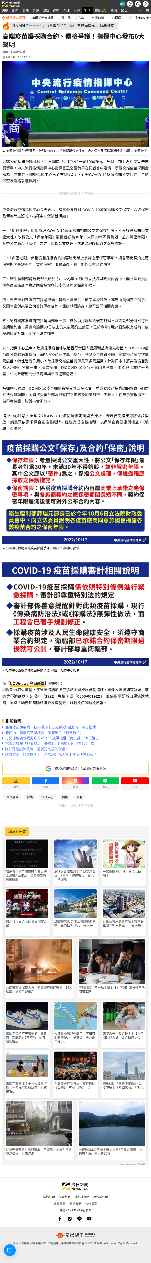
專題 (36, 10)
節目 (124, 10)
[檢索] (138, 4)
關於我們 (75, 1203)
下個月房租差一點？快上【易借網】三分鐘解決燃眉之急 (112, 989)
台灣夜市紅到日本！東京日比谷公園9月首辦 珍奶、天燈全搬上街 (74, 1085)
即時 (15, 10)
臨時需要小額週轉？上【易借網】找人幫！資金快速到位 (123, 1035)
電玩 (98, 10)
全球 (66, 10)
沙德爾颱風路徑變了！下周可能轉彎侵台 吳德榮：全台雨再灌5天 (74, 1037)
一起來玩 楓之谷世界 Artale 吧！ (122, 873)
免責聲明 (65, 1196)
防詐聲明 (49, 1196)
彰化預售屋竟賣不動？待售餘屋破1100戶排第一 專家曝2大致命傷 (123, 923)
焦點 (5, 10)
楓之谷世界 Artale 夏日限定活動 (26, 923)
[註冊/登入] (146, 4)
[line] (79, 1219)
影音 (114, 10)
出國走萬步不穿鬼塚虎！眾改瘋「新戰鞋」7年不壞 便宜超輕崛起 (26, 1037)
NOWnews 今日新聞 (27, 683)
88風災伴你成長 (42, 17)
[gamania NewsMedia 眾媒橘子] (75, 1235)
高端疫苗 (12, 797)
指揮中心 (47, 797)
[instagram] (70, 1219)
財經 (77, 10)
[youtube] (89, 1219)
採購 (30, 797)
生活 (87, 10)
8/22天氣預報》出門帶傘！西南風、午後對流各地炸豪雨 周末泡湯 (39, 1151)
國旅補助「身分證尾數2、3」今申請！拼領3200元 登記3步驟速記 (123, 1085)
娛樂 (46, 10)
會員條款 (60, 1203)
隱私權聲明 (82, 1196)
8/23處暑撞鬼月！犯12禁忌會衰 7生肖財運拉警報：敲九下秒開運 (74, 875)
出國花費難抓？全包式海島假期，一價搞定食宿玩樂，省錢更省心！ (26, 1087)
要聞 (25, 10)
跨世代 (66, 17)
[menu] (147, 10)
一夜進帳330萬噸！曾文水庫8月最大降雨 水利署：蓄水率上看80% (110, 1151)
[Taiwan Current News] (122, 4)
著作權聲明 (100, 1196)
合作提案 (91, 1203)
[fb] (60, 1219)
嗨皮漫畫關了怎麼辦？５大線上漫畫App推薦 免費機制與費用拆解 (26, 875)
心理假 (116, 17)
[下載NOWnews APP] (130, 4)
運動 (56, 10)
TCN (81, 17)
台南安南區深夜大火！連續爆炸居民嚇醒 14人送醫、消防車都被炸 (39, 989)
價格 (65, 797)
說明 (79, 797)
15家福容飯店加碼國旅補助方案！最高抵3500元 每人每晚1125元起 (75, 923)
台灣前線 (98, 17)
